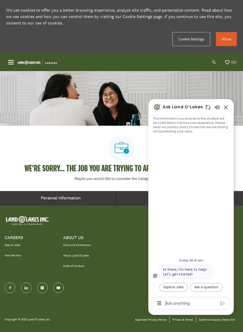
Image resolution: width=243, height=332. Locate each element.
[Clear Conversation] (208, 107)
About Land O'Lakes (76, 255)
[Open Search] (214, 62)
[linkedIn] (26, 288)
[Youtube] (58, 288)
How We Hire (13, 255)
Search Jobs (12, 245)
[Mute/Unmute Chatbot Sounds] (217, 107)
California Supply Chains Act (217, 320)
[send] (223, 303)
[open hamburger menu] (11, 62)
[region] (191, 204)
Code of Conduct (73, 266)
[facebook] (10, 288)
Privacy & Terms (183, 320)
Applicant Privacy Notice (151, 320)
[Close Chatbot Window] (226, 107)
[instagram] (42, 288)
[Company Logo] (37, 61)
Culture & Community (77, 245)
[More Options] (159, 303)
